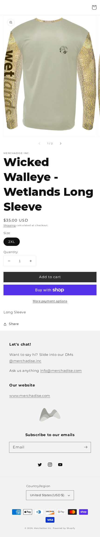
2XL (11, 242)
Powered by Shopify (64, 528)
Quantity (10, 252)
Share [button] (14, 324)
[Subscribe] (85, 447)
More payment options (50, 301)
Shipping (9, 225)
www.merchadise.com (29, 395)
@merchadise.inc (25, 361)
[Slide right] (60, 143)
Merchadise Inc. (43, 528)
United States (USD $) (47, 495)
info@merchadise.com (61, 370)
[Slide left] (39, 143)
